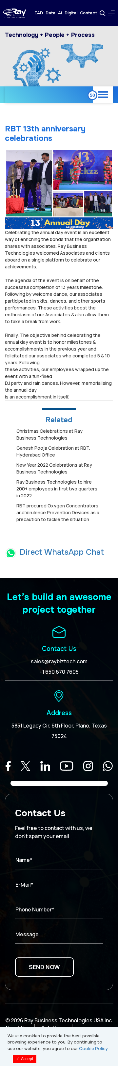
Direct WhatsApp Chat (62, 552)
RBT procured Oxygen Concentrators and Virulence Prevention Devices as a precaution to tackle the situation (57, 512)
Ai (60, 13)
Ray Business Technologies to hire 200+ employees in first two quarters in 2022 (56, 489)
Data (50, 13)
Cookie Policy (93, 1048)
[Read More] (8, 766)
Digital (71, 13)
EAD (38, 13)
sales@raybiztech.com (59, 661)
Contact (88, 13)
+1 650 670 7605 (59, 671)
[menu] (111, 13)
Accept (24, 1059)
